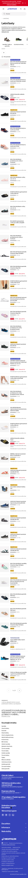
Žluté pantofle (5, 768)
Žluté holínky (5, 733)
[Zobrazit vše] (2, 18)
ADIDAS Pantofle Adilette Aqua (17, 95)
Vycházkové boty (18, 44)
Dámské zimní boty (7, 746)
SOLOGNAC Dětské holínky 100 (17, 487)
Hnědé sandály (6, 753)
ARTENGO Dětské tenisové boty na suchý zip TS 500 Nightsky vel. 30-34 (17, 658)
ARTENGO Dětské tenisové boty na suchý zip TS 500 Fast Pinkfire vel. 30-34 (18, 362)
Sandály (4, 726)
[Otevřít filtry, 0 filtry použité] (4, 52)
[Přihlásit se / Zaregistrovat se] (21, 9)
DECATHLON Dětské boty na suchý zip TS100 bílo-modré (18, 80)
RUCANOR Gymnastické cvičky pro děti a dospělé (17, 221)
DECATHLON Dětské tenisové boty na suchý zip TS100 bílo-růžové (18, 63)
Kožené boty (5, 739)
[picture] (4, 63)
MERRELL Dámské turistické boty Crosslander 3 (18, 454)
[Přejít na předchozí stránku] (9, 690)
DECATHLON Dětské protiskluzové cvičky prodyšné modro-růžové (17, 393)
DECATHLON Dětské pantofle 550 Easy (18, 594)
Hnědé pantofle (6, 764)
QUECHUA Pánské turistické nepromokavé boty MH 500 (18, 502)
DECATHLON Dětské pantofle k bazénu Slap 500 (18, 267)
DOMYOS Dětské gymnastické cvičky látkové (18, 192)
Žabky (3, 757)
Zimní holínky (5, 728)
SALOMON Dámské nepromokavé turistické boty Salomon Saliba (18, 409)
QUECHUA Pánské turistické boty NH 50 (18, 112)
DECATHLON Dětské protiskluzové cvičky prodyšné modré (16, 328)
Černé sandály (6, 748)
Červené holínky (6, 766)
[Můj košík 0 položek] (24, 9)
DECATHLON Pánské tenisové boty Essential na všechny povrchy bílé (18, 299)
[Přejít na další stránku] (19, 690)
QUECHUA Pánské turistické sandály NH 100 (18, 518)
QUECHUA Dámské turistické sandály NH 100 (18, 471)
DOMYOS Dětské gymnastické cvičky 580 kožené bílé (18, 377)
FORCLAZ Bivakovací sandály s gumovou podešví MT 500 (18, 673)
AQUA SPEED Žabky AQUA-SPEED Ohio (17, 640)
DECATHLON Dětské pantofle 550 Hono (18, 609)
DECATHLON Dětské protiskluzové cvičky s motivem (16, 161)
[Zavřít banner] (25, 3)
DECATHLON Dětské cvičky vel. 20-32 (17, 178)
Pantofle (4, 730)
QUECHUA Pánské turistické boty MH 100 (18, 535)
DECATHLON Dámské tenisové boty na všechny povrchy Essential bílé (18, 581)
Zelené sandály (6, 744)
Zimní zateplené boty (7, 735)
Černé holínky (5, 755)
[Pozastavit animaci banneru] (22, 3)
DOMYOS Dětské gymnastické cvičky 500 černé (18, 281)
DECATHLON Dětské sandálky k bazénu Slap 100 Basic (18, 564)
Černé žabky (5, 750)
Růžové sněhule (6, 759)
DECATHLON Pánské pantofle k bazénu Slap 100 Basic (18, 252)
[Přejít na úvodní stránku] (12, 9)
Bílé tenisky (5, 741)
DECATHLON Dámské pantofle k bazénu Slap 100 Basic (18, 624)
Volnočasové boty (6, 762)
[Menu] (3, 9)
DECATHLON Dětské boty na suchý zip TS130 (18, 129)
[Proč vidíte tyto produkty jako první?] (2, 57)
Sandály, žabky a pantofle (7, 45)
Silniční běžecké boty (7, 737)
